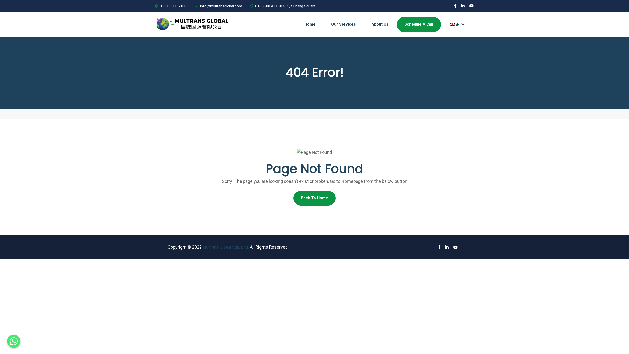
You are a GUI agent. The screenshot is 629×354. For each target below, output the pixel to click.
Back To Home (314, 198)
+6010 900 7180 (173, 6)
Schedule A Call (418, 24)
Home (309, 24)
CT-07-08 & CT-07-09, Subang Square (285, 6)
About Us (380, 24)
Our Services (343, 24)
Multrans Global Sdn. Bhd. (226, 247)
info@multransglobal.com (221, 6)
